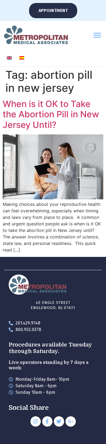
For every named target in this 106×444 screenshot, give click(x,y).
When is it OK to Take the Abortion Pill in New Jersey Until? (51, 114)
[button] (97, 35)
